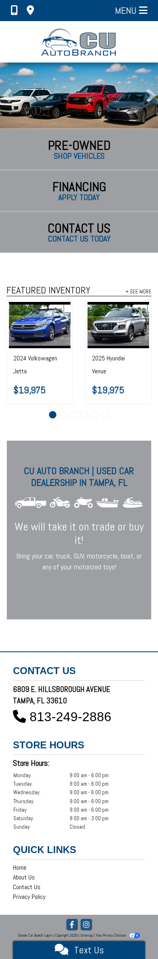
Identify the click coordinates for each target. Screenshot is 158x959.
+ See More (139, 291)
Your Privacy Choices (111, 935)
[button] (7, 95)
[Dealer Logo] (79, 42)
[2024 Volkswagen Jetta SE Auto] (40, 325)
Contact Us (27, 887)
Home (19, 867)
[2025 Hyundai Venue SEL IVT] (118, 325)
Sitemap (86, 935)
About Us (24, 877)
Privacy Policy (29, 896)
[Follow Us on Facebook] (72, 925)
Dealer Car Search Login (35, 935)
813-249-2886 (70, 716)
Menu (127, 10)
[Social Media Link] (86, 925)
